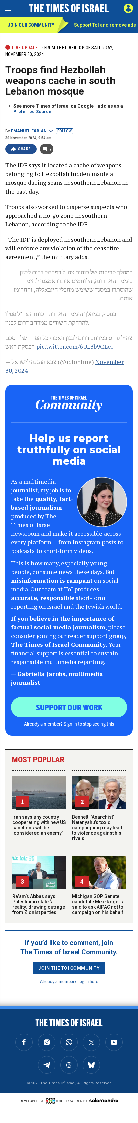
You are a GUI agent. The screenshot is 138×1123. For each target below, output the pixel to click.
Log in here (87, 981)
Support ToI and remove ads (105, 25)
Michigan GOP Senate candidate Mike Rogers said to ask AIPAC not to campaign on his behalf (97, 904)
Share (24, 149)
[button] (128, 8)
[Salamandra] (103, 1100)
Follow (64, 131)
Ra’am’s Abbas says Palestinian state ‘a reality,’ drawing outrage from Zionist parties (38, 904)
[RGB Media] (55, 1101)
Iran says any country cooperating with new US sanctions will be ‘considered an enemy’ (39, 825)
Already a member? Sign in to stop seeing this (69, 724)
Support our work (69, 707)
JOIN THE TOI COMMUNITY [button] (69, 968)
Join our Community (31, 25)
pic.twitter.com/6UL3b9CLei (74, 346)
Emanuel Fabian (29, 131)
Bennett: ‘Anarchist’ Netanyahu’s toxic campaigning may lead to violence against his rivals (97, 827)
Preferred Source (32, 111)
